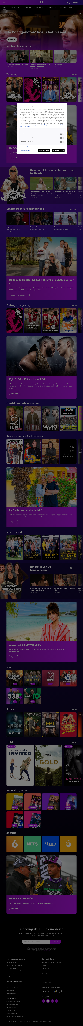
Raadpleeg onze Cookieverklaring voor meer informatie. (44, 124)
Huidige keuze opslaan (44, 150)
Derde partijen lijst (24, 146)
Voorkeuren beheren (25, 150)
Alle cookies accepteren (58, 150)
